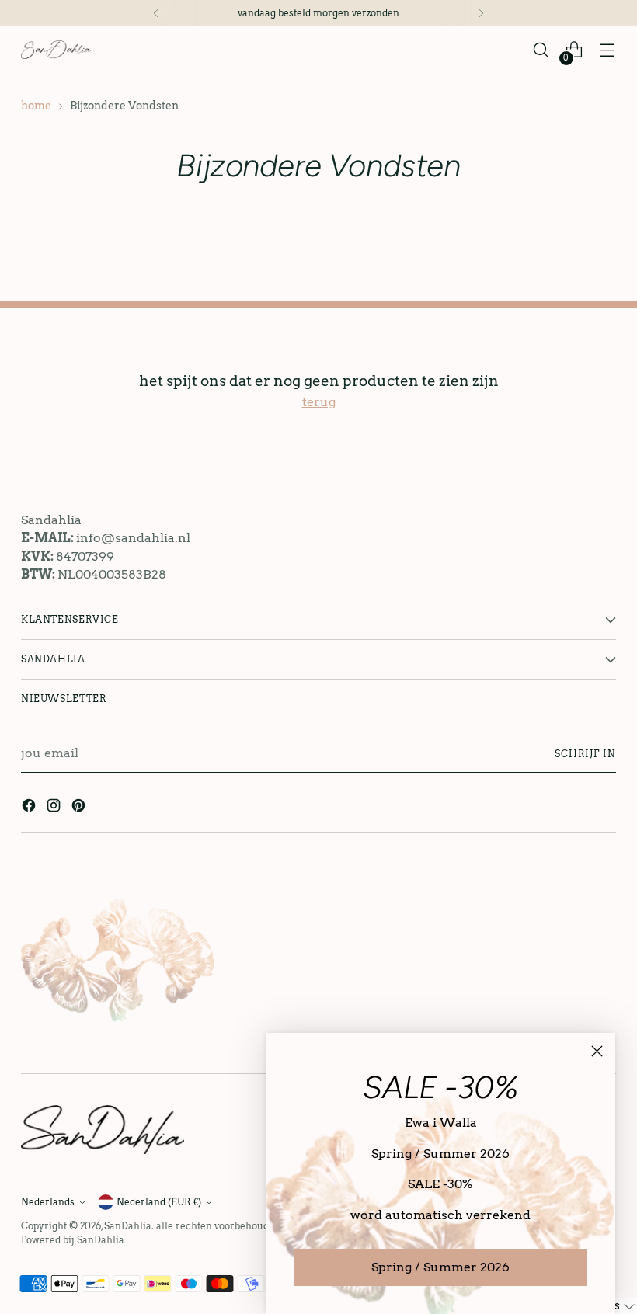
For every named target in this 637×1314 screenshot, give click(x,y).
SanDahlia (127, 1226)
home (36, 105)
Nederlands (48, 1202)
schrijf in (585, 754)
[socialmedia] (30, 808)
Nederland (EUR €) (159, 1202)
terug (319, 402)
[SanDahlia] (56, 49)
